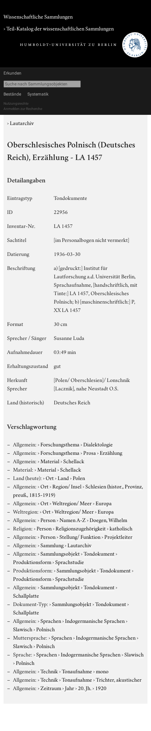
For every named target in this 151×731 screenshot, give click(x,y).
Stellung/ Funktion (79, 536)
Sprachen (50, 620)
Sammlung (52, 545)
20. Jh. (84, 687)
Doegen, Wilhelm (108, 519)
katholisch (121, 528)
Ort (50, 477)
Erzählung (111, 452)
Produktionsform (32, 561)
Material (49, 461)
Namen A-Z (72, 519)
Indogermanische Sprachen (95, 620)
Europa (104, 503)
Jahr (69, 687)
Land (63, 477)
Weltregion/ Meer (72, 503)
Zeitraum (50, 687)
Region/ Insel (66, 486)
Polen (79, 477)
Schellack (73, 461)
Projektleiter (118, 536)
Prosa (89, 452)
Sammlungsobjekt (60, 553)
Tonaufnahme (77, 671)
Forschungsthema (59, 444)
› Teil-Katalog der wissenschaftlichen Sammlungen (59, 28)
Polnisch (45, 629)
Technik (49, 671)
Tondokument (99, 553)
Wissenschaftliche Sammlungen (38, 16)
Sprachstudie (69, 561)
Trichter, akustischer (119, 679)
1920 (100, 687)
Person (47, 519)
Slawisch (22, 629)
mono (102, 671)
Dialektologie (98, 444)
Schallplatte (26, 595)
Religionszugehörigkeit (80, 528)
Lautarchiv (22, 122)
